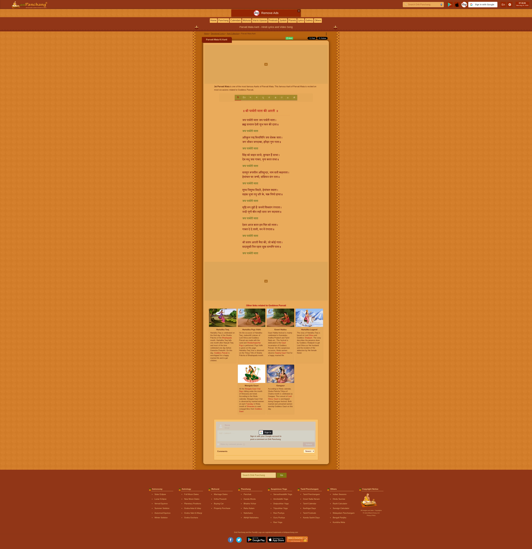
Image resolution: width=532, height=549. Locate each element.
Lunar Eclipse (160, 499)
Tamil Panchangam (311, 494)
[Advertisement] (266, 64)
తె (294, 97)
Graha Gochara (191, 517)
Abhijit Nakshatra (251, 517)
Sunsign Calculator (341, 508)
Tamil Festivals (309, 513)
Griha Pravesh (220, 499)
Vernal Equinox (161, 503)
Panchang (223, 20)
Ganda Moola (250, 499)
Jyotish (283, 20)
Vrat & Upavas (260, 20)
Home (213, 20)
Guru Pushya (279, 517)
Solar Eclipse (160, 494)
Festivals (273, 20)
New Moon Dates (191, 499)
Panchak (247, 494)
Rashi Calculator (340, 503)
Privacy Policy (371, 515)
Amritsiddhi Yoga (280, 499)
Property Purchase (222, 508)
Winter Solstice (161, 517)
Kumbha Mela (339, 522)
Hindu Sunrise (339, 499)
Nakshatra (248, 513)
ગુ (263, 97)
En (244, 97)
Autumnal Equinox (162, 513)
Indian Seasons (339, 494)
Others (318, 20)
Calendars (235, 20)
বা (256, 97)
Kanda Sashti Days (311, 517)
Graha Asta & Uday (192, 508)
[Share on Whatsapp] (289, 38)
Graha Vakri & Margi (193, 513)
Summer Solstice (162, 508)
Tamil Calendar (309, 503)
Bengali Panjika (339, 517)
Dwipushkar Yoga (281, 503)
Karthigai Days (309, 508)
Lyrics (301, 20)
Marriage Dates (221, 494)
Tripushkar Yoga (280, 508)
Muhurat (247, 20)
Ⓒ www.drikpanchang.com (371, 513)
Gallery (309, 20)
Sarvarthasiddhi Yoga (282, 494)
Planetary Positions (192, 503)
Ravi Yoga (277, 522)
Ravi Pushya (278, 513)
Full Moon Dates (191, 494)
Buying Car (219, 503)
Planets (292, 20)
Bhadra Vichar (250, 503)
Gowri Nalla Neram (311, 499)
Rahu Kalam (249, 508)
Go (281, 475)
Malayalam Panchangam (344, 513)
